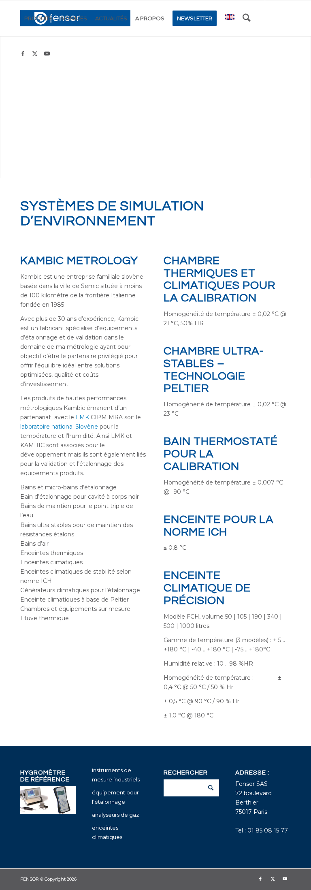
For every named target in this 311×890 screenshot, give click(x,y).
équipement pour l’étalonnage (115, 797)
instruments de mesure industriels (116, 775)
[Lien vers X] (35, 53)
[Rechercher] (247, 18)
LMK (82, 417)
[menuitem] (38, 18)
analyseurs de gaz (115, 814)
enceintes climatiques (107, 832)
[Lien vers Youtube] (47, 53)
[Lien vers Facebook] (23, 53)
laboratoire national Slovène (59, 426)
